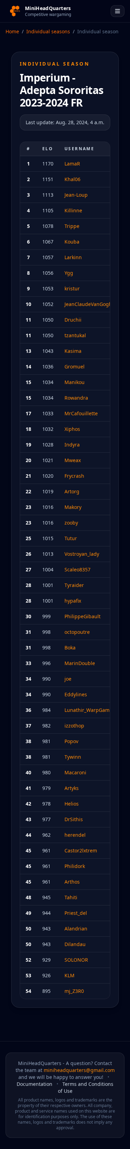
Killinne (73, 210)
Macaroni (75, 772)
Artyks (71, 788)
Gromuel (74, 366)
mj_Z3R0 (74, 991)
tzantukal (75, 335)
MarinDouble (79, 663)
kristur (72, 288)
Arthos (72, 881)
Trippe (71, 226)
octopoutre (77, 632)
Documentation (34, 1084)
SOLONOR (76, 959)
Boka (70, 647)
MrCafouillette (81, 413)
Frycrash (74, 476)
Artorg (71, 491)
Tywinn (72, 757)
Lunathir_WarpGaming (90, 710)
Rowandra (76, 397)
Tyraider (74, 585)
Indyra (72, 444)
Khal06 (72, 179)
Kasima (72, 351)
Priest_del (75, 913)
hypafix (72, 600)
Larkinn (73, 257)
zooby (71, 522)
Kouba (71, 241)
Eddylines (75, 694)
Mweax (72, 460)
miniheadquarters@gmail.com (79, 1070)
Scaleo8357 (77, 569)
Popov (71, 741)
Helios (71, 803)
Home (12, 31)
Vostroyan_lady (81, 554)
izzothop (74, 725)
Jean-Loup (76, 195)
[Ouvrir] (117, 11)
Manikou (74, 382)
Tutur (70, 538)
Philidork (74, 866)
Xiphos (72, 429)
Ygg (68, 273)
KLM (69, 975)
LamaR (72, 163)
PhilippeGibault (82, 616)
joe (67, 678)
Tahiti (70, 897)
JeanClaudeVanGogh (88, 304)
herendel (75, 835)
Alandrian (75, 928)
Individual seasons (48, 31)
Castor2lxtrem (80, 850)
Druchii (72, 319)
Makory (72, 507)
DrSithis (73, 819)
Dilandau (75, 944)
